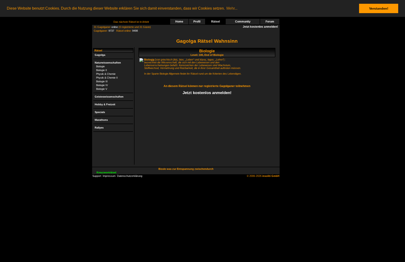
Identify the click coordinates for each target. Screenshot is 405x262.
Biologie (100, 66)
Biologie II (101, 70)
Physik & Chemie (106, 73)
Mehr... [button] (231, 8)
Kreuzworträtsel (106, 172)
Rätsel (215, 21)
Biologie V (101, 88)
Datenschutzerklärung (129, 176)
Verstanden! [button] (378, 8)
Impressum (109, 176)
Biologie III (102, 81)
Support (96, 176)
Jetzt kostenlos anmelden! (261, 26)
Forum (270, 21)
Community (243, 21)
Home (179, 21)
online (114, 27)
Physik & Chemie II (107, 77)
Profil (196, 21)
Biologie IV (102, 85)
